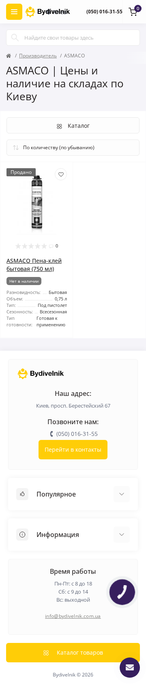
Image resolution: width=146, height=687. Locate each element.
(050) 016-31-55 (104, 11)
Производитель (38, 55)
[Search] (15, 38)
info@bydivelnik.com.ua (73, 616)
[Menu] (14, 12)
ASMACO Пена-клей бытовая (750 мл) (34, 265)
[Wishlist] (61, 174)
